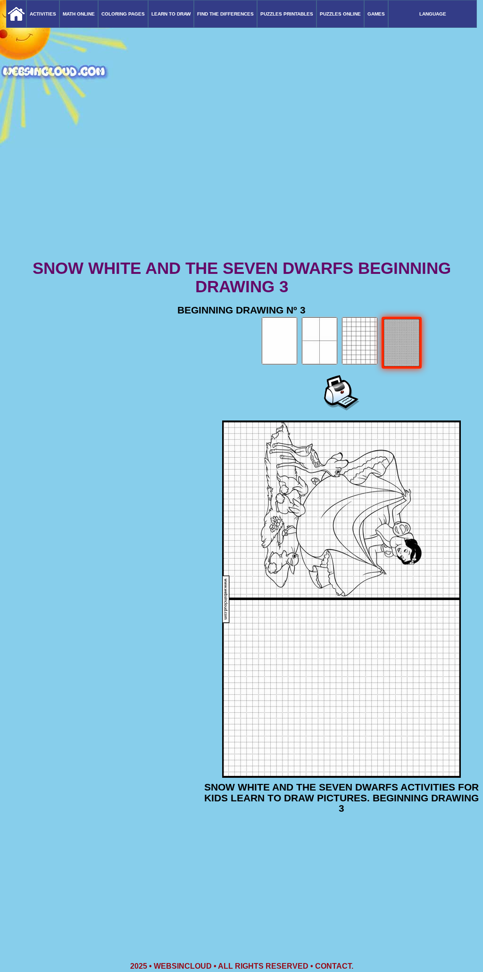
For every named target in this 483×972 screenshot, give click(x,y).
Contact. (334, 966)
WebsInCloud (183, 966)
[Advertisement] (241, 184)
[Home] (16, 14)
